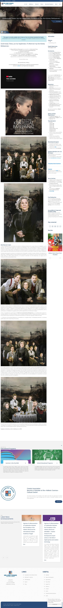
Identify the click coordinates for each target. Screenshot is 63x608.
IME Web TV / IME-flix (29, 577)
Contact (47, 588)
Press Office (48, 581)
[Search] (62, 0)
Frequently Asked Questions (54, 163)
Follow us (47, 586)
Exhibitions (31, 4)
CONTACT (12, 605)
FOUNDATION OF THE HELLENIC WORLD (14, 604)
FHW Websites (27, 579)
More (56, 4)
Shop (26, 584)
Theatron (36, 4)
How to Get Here (7, 0)
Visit (60, 4)
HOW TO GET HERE (6, 605)
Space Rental (48, 579)
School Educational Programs (13, 463)
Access (47, 591)
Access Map (51, 191)
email (19, 65)
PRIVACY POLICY (17, 605)
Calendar (50, 169)
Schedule (13, 0)
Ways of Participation (50, 577)
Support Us (48, 584)
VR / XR (25, 4)
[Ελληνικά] (61, 0)
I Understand (54, 604)
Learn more (59, 501)
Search (26, 581)
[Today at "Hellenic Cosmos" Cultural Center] (60, 0)
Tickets (2, 0)
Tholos (41, 4)
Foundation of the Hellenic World (31, 574)
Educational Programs (49, 4)
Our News (58, 21)
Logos (47, 595)
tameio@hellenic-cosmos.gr (56, 158)
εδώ (55, 146)
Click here (23, 38)
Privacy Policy (50, 602)
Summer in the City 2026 (43, 463)
